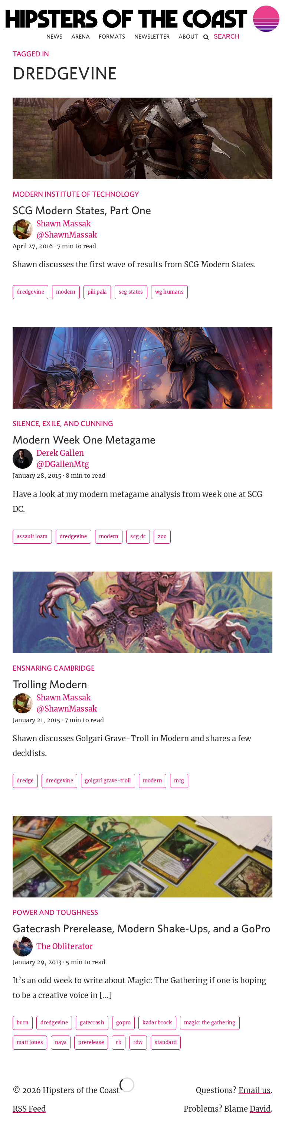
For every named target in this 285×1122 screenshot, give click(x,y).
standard (166, 1042)
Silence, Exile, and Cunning (63, 423)
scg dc (138, 536)
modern (66, 292)
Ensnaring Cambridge (54, 668)
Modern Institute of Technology (76, 194)
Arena (80, 36)
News (54, 36)
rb (118, 1042)
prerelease (91, 1042)
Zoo (162, 536)
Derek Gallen (60, 453)
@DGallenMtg (62, 464)
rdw (138, 1042)
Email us (255, 1090)
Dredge (25, 781)
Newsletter (152, 36)
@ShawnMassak (66, 234)
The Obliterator (64, 946)
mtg (179, 781)
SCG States (131, 292)
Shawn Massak (63, 223)
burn (23, 1023)
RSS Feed (29, 1108)
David (260, 1108)
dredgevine (30, 292)
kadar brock (157, 1023)
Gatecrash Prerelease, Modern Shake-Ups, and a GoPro (142, 928)
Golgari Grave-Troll (108, 781)
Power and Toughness (55, 912)
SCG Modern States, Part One (82, 209)
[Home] (142, 19)
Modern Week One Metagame (84, 439)
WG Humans (169, 292)
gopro (123, 1023)
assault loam (32, 536)
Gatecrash (92, 1023)
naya (60, 1042)
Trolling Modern (50, 683)
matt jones (30, 1042)
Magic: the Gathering (210, 1023)
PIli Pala (97, 292)
